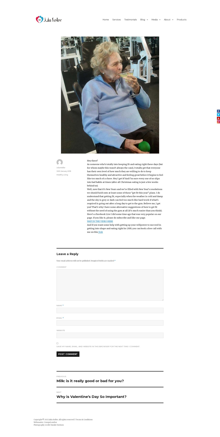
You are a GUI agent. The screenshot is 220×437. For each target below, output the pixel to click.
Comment (61, 267)
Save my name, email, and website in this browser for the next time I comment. (98, 346)
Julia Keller (61, 168)
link (100, 232)
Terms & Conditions (84, 420)
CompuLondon (50, 422)
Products (181, 19)
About (167, 19)
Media (155, 19)
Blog (142, 19)
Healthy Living (62, 175)
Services (116, 19)
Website (61, 330)
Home (106, 19)
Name (60, 305)
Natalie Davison (57, 425)
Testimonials (130, 19)
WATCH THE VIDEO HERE (100, 221)
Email (60, 318)
